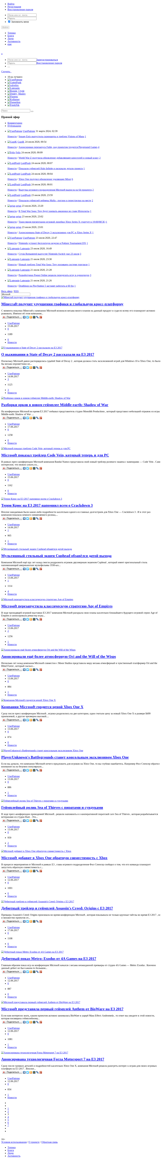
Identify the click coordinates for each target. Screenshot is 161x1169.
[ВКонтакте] (24, 317)
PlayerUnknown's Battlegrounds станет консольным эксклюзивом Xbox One (65, 757)
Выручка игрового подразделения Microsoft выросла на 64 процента (55, 189)
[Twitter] (27, 317)
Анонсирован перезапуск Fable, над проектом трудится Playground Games (58, 147)
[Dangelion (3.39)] (14, 102)
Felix (18, 152)
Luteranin (25, 248)
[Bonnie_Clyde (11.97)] (16, 91)
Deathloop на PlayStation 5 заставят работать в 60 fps (46, 286)
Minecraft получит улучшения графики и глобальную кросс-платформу (62, 304)
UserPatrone (29, 131)
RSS (16, 291)
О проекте (34, 1142)
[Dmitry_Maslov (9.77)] (17, 93)
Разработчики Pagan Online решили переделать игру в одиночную (54, 275)
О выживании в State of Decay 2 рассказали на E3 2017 (47, 354)
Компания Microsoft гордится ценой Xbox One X (42, 707)
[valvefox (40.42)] (13, 85)
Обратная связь (49, 1142)
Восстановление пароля (20, 9)
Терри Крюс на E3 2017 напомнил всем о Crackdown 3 (47, 505)
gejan (18, 205)
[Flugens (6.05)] (13, 96)
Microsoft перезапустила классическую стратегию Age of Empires (56, 606)
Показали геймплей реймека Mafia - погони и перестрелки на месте (55, 200)
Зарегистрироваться (47, 59)
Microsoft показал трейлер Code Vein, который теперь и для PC (55, 455)
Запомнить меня (20, 21)
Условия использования (14, 1142)
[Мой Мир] (34, 317)
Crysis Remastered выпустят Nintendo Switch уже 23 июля (49, 254)
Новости (12, 136)
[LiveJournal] (37, 317)
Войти (11, 4)
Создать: (6, 71)
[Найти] (32, 111)
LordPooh (26, 163)
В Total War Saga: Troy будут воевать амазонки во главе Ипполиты (54, 211)
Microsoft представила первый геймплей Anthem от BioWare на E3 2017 (62, 1009)
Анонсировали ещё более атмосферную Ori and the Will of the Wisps (58, 656)
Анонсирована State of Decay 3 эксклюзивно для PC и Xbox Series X (55, 232)
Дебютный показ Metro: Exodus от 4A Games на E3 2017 (48, 959)
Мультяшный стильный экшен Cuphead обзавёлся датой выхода (56, 556)
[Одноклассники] (31, 317)
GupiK (21, 141)
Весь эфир (6, 291)
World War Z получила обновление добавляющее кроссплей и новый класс (59, 157)
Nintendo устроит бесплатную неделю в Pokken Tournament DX (52, 243)
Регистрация (14, 6)
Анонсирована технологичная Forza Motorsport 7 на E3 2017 (52, 1059)
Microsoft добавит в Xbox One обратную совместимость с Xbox (54, 858)
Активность (14, 41)
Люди (11, 38)
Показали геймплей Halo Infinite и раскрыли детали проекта (51, 168)
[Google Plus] (40, 317)
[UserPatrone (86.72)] (15, 79)
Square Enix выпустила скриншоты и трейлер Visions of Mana (51, 136)
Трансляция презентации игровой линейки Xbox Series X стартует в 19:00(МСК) (62, 221)
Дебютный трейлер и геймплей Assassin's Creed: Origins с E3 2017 (57, 908)
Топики (12, 33)
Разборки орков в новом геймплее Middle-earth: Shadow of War (54, 405)
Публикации (14, 125)
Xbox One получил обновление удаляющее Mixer (45, 179)
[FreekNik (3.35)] (13, 105)
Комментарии (15, 123)
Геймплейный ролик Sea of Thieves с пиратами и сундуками (52, 807)
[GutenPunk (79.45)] (14, 82)
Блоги (11, 35)
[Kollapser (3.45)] (14, 99)
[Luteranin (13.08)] (14, 88)
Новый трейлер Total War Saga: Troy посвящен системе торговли (53, 264)
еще (10, 44)
